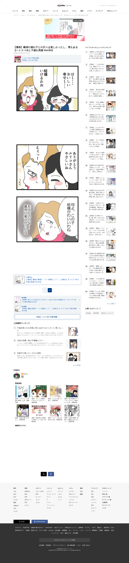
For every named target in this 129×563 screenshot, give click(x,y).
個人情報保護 (71, 545)
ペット (60, 499)
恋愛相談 (64, 530)
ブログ (94, 527)
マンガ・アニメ (51, 494)
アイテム (87, 527)
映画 (26, 494)
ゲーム (49, 497)
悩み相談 (57, 530)
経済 (15, 494)
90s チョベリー (73, 502)
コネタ (60, 494)
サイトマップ (106, 505)
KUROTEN (26, 527)
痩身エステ (68, 533)
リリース (104, 491)
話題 (81, 494)
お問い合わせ (86, 545)
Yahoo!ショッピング (107, 313)
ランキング (99, 11)
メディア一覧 (106, 497)
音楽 (26, 497)
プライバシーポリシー (59, 545)
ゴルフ (38, 499)
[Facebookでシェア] (51, 474)
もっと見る (76, 365)
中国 (15, 508)
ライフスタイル (73, 497)
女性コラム (72, 494)
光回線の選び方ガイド (37, 527)
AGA (61, 533)
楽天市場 (96, 313)
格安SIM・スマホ (109, 527)
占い (70, 530)
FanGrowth (48, 527)
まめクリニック (58, 527)
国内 (23, 11)
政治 (15, 497)
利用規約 (48, 545)
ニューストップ (103, 5)
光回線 (28, 530)
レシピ (82, 530)
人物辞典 (104, 502)
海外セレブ (28, 499)
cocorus (51, 530)
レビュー (49, 491)
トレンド (55, 11)
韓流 (26, 502)
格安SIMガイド (19, 530)
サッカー (38, 497)
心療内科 (80, 527)
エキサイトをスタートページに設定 (64, 540)
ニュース (15, 11)
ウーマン (75, 530)
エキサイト (113, 5)
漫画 (81, 11)
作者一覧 (104, 494)
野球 (37, 494)
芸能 (37, 11)
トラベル (71, 499)
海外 (30, 11)
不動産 (101, 530)
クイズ (89, 11)
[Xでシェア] (43, 474)
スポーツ (45, 11)
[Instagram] (22, 377)
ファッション (51, 505)
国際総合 (16, 505)
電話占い (99, 527)
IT (47, 499)
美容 (112, 530)
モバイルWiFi (43, 530)
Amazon (88, 313)
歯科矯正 (107, 530)
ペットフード (55, 533)
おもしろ (65, 11)
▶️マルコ (24, 374)
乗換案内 (94, 530)
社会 (15, 491)
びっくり (60, 491)
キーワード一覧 (106, 499)
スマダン (71, 491)
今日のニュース (112, 11)
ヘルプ (104, 508)
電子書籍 (75, 533)
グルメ (49, 502)
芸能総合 (27, 491)
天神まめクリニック (70, 527)
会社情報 (41, 545)
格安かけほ (34, 530)
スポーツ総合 (40, 491)
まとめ (15, 499)
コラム (74, 11)
